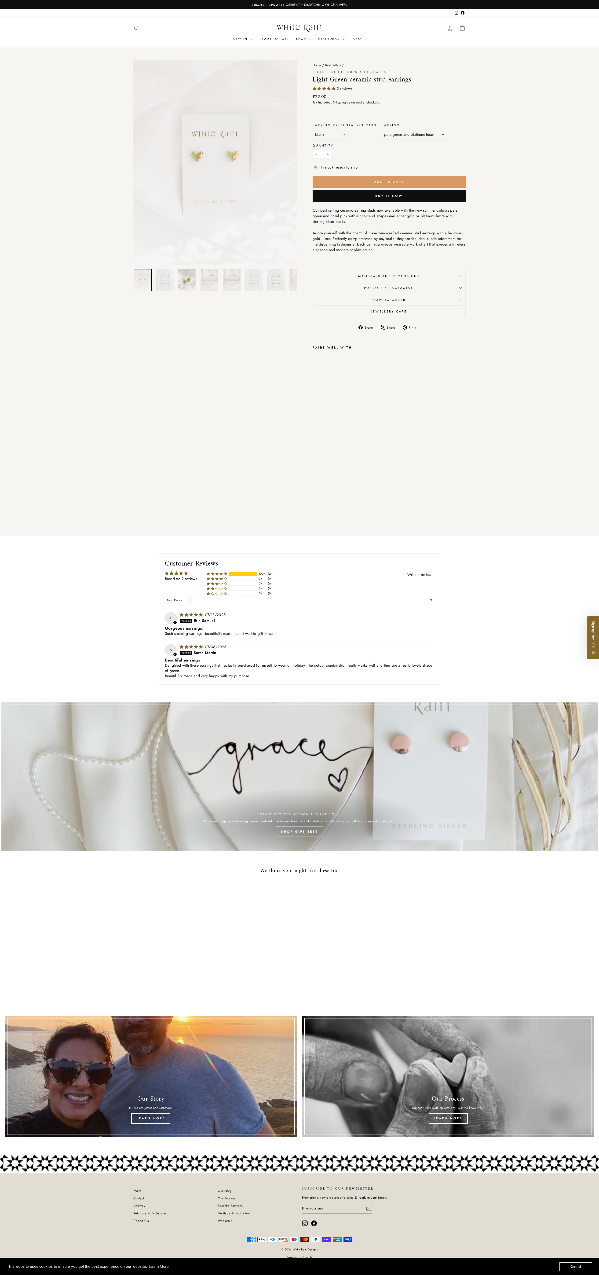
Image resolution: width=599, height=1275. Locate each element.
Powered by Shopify (299, 1257)
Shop (302, 39)
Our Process (226, 1198)
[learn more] (448, 1076)
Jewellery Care (389, 311)
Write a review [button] (419, 574)
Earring (391, 125)
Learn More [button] (159, 1266)
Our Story (225, 1190)
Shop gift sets (299, 831)
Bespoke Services (230, 1205)
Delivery (139, 1205)
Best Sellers (333, 65)
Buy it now (389, 196)
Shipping (339, 102)
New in (241, 39)
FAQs (137, 1190)
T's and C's (141, 1220)
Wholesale (225, 1220)
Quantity (323, 145)
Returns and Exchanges (149, 1213)
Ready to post (274, 39)
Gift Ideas (329, 39)
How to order (389, 300)
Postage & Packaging (389, 288)
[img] (192, 614)
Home (317, 65)
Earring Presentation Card (345, 125)
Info (357, 39)
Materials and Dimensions (389, 276)
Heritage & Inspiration (234, 1213)
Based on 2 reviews (181, 578)
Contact (138, 1198)
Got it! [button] (575, 1266)
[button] (325, 88)
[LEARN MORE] (151, 1076)
